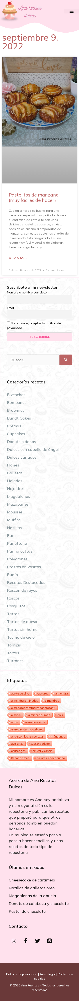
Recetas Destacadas (26, 582)
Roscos (13, 598)
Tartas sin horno (22, 629)
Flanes (13, 465)
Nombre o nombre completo (27, 292)
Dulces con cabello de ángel (33, 449)
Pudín (12, 574)
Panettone (17, 543)
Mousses (15, 512)
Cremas (14, 425)
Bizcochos (16, 394)
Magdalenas (18, 496)
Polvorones (17, 558)
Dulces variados (21, 457)
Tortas (13, 652)
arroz (14, 722)
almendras (52, 701)
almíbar (16, 715)
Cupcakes (16, 433)
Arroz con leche (35, 722)
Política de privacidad (21, 974)
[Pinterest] (49, 941)
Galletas (15, 472)
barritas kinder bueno (51, 758)
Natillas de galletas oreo (32, 887)
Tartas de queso (22, 621)
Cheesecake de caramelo (32, 880)
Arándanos (58, 736)
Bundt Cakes (19, 418)
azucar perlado (40, 744)
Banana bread (20, 758)
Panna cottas (19, 551)
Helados (14, 480)
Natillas (14, 527)
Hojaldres (16, 488)
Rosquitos (16, 605)
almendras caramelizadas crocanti (33, 708)
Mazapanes (18, 504)
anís (60, 715)
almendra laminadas (24, 701)
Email (10, 308)
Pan (10, 535)
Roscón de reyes (22, 590)
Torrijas (14, 645)
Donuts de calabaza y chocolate (39, 903)
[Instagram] (14, 941)
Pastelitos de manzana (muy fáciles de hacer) (34, 197)
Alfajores (42, 693)
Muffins (14, 519)
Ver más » (18, 258)
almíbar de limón (39, 715)
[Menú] (71, 11)
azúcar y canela (42, 751)
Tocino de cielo (21, 637)
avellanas (17, 744)
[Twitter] (37, 941)
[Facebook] (26, 941)
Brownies (15, 410)
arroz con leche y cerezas (27, 736)
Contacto (18, 926)
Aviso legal (48, 974)
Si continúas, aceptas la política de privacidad (34, 325)
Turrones (15, 660)
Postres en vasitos (24, 566)
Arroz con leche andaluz (26, 729)
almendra (61, 693)
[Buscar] (65, 360)
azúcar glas (18, 751)
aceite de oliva (20, 693)
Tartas (13, 613)
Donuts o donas (21, 441)
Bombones (16, 402)
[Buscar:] (33, 360)
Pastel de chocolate (27, 911)
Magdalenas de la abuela (32, 895)
